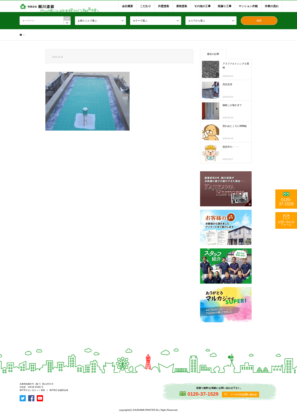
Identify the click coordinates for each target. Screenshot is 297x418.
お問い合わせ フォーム (286, 223)
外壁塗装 (163, 6)
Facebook (5, 383)
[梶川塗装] (37, 6)
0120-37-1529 (286, 201)
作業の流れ (272, 6)
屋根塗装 (181, 6)
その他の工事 (202, 6)
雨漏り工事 (225, 6)
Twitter (1, 383)
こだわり (145, 6)
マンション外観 (248, 6)
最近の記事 (213, 54)
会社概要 (127, 6)
